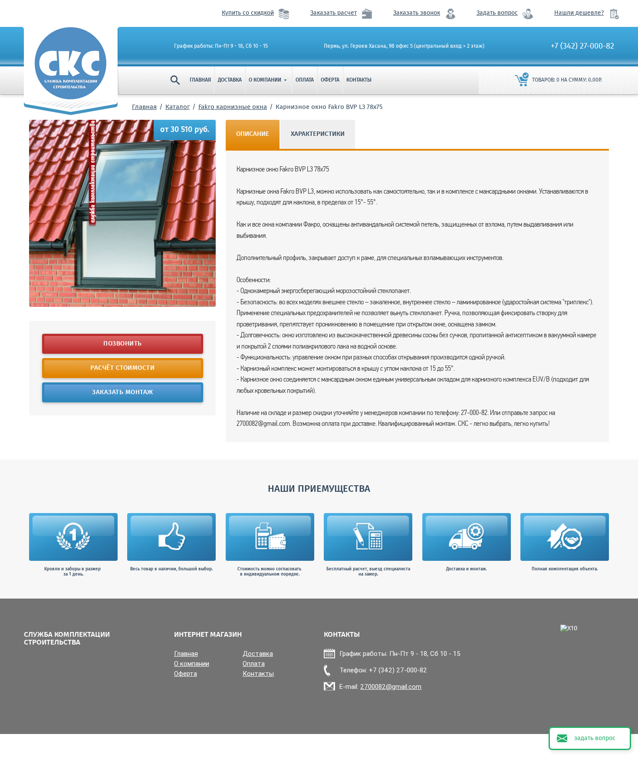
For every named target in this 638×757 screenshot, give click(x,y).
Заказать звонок (416, 13)
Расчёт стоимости (122, 368)
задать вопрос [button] (594, 738)
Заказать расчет (333, 13)
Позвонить (122, 344)
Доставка (230, 80)
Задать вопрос (497, 13)
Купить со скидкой (248, 13)
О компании (269, 80)
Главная (200, 80)
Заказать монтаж (122, 392)
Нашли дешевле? (579, 13)
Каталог (177, 107)
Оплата (305, 80)
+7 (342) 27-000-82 (582, 46)
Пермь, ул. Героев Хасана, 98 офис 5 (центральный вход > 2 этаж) (404, 46)
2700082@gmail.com (390, 686)
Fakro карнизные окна (232, 107)
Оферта (330, 80)
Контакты (359, 80)
